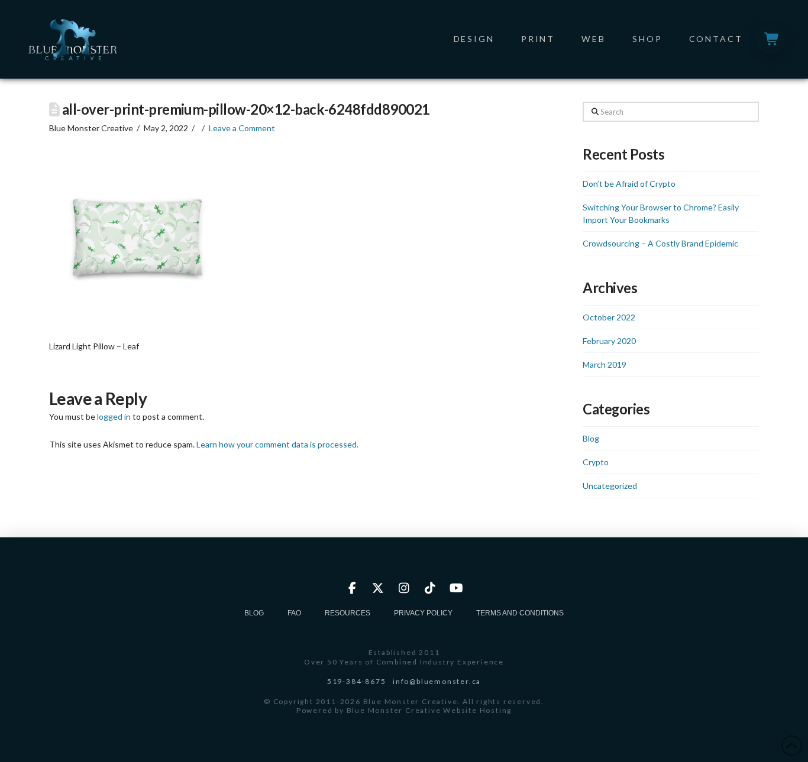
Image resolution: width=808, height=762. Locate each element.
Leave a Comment (242, 128)
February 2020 (609, 341)
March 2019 (604, 364)
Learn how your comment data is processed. (277, 444)
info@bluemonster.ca (437, 681)
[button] (770, 39)
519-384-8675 (356, 681)
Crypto (596, 462)
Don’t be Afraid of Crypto (629, 184)
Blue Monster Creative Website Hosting (429, 710)
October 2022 (609, 317)
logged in (114, 416)
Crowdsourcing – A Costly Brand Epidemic (660, 243)
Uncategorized (610, 486)
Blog (591, 438)
